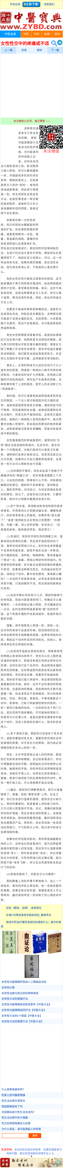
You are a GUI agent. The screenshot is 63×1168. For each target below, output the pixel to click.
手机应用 (16, 4)
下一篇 (55, 50)
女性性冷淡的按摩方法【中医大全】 (22, 1021)
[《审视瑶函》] (32, 977)
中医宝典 (10, 34)
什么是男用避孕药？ (13, 1089)
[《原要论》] (39, 952)
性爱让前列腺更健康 (13, 1095)
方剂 (36, 34)
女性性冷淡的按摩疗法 (14, 998)
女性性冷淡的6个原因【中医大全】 (21, 1015)
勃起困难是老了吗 (12, 1106)
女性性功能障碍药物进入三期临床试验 (23, 982)
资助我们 (49, 4)
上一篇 (8, 50)
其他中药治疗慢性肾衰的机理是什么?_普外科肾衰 (31, 924)
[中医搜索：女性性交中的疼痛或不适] (53, 43)
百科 (57, 34)
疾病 (47, 34)
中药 (26, 34)
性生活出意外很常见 (13, 1100)
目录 (24, 50)
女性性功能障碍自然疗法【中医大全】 (23, 1010)
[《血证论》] (24, 952)
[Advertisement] (31, 85)
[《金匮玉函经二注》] (9, 952)
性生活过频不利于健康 (14, 1117)
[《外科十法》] (54, 952)
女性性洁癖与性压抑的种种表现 (19, 993)
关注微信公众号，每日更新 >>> (31, 121)
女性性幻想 (8, 987)
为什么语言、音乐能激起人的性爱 (21, 1129)
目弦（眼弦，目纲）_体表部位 (24, 908)
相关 (39, 50)
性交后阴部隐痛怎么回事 (15, 1123)
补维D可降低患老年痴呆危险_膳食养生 (28, 915)
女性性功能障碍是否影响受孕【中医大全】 (26, 1004)
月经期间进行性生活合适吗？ (18, 1112)
